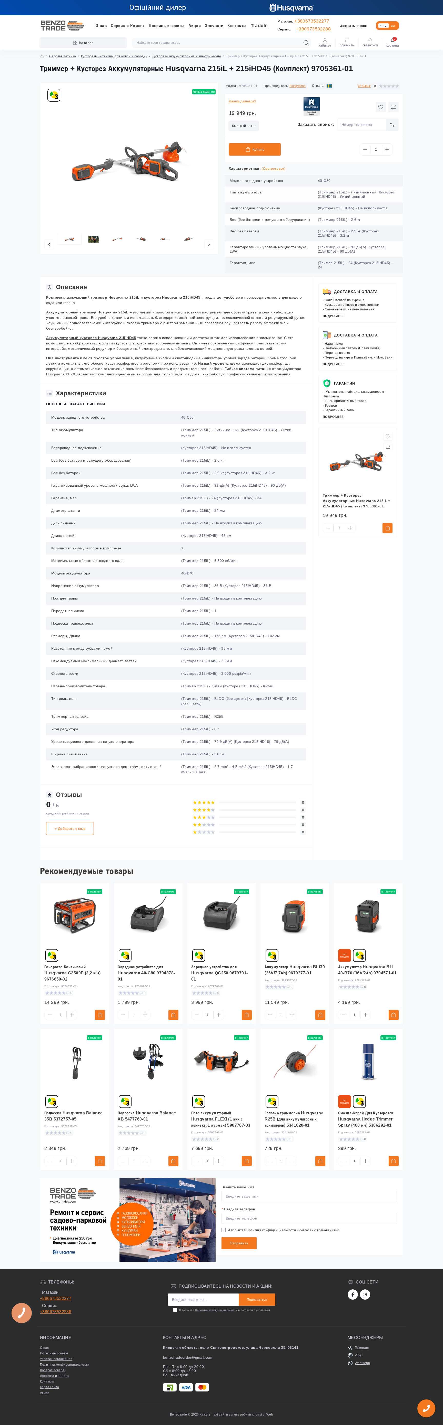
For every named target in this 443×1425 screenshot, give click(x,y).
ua (393, 25)
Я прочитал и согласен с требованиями (283, 1230)
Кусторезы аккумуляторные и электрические (186, 56)
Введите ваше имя (238, 1187)
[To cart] (387, 528)
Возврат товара (52, 1370)
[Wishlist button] (381, 107)
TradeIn (259, 25)
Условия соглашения (56, 1359)
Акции (194, 25)
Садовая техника (62, 56)
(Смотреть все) (273, 168)
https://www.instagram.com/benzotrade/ (365, 1294)
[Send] (392, 124)
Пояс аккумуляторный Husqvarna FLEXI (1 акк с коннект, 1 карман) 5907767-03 (220, 1119)
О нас (101, 25)
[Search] (306, 43)
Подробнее (333, 316)
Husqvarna (297, 86)
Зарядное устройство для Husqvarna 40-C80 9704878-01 (146, 973)
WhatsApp (362, 1363)
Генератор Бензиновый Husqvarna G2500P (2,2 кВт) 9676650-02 (72, 973)
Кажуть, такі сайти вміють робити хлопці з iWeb (236, 1414)
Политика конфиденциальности (271, 1230)
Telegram (362, 1348)
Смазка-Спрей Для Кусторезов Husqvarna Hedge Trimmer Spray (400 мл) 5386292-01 (365, 1119)
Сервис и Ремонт (128, 25)
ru (385, 25)
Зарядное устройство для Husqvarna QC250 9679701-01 (219, 973)
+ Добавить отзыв (70, 828)
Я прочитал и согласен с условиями (224, 1310)
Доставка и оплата (356, 292)
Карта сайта (49, 1387)
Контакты (236, 25)
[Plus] (387, 149)
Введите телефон (238, 1209)
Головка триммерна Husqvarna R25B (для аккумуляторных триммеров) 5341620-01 (294, 1119)
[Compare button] (393, 107)
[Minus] (365, 149)
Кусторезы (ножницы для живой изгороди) (114, 56)
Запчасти (214, 25)
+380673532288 (313, 28)
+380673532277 (311, 21)
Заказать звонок (353, 26)
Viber (359, 1355)
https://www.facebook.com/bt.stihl (353, 1294)
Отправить (239, 1243)
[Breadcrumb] (42, 56)
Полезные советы (166, 25)
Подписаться (257, 1299)
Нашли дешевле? (242, 101)
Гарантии (344, 383)
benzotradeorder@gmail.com (188, 1357)
